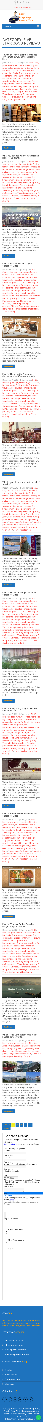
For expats (7, 169)
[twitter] (20, 2)
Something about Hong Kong (15, 190)
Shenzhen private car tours (17, 1354)
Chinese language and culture (15, 272)
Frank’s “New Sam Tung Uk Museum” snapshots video (19, 593)
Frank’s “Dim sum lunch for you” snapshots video (17, 264)
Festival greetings (10, 382)
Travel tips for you (22, 198)
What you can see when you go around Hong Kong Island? (20, 156)
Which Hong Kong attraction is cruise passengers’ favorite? (20, 1035)
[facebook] (17, 2)
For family (13, 73)
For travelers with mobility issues (18, 85)
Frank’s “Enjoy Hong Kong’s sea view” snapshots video (20, 709)
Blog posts (9, 1384)
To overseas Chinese (23, 411)
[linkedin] (28, 2)
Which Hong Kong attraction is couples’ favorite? (21, 483)
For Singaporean (18, 290)
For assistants (16, 68)
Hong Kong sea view (18, 737)
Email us (16, 7)
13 (30, 1124)
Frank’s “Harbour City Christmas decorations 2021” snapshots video (19, 375)
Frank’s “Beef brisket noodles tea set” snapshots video (20, 814)
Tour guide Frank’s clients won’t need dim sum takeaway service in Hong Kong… (19, 56)
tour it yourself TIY (16, 99)
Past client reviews (28, 185)
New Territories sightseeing (20, 626)
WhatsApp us (25, 7)
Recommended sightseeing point (17, 187)
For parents (23, 78)
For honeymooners (21, 75)
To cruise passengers (12, 94)
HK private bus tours (14, 1345)
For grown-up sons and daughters (24, 282)
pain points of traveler (22, 89)
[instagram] (23, 2)
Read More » (8, 148)
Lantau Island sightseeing (20, 953)
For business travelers (19, 166)
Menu (8, 26)
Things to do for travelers (27, 91)
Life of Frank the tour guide (21, 624)
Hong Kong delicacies (18, 295)
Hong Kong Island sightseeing (20, 1048)
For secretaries (20, 287)
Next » (6, 1128)
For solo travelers (23, 83)
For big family (30, 68)
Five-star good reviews (19, 274)
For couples (25, 70)
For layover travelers (30, 285)
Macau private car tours (15, 1349)
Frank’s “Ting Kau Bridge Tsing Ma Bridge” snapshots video (18, 925)
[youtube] (26, 2)
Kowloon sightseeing (21, 845)
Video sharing (8, 311)
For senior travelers (22, 81)
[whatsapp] (14, 2)
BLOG (31, 62)
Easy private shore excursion (20, 64)
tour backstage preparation (26, 308)
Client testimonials (13, 1379)
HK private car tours (14, 1340)
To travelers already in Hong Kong (19, 412)
